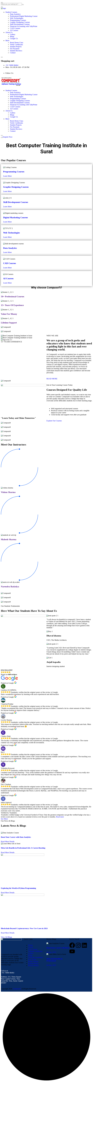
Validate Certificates (35, 951)
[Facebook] (72, 945)
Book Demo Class (16, 43)
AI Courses (14, 30)
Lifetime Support (9, 322)
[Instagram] (78, 945)
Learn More (7, 176)
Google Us (14, 38)
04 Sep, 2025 (51, 952)
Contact (13, 53)
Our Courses (32, 949)
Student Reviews (16, 51)
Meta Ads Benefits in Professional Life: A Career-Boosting (23, 848)
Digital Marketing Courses (15, 217)
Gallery (12, 34)
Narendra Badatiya (10, 586)
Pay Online (32, 959)
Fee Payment (14, 49)
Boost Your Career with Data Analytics (16, 837)
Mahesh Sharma (8, 539)
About (30, 947)
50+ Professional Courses (12, 296)
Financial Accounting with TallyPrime (23, 26)
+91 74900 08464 (11, 65)
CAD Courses (15, 28)
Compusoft (17, 989)
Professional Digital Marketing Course (23, 16)
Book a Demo (33, 961)
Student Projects (16, 47)
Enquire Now (7, 137)
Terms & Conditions (35, 957)
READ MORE (51, 379)
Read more (60, 817)
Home (30, 945)
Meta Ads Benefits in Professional (54, 960)
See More (4, 819)
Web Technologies (16, 18)
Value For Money (9, 314)
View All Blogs (6, 937)
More (7, 40)
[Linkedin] (84, 945)
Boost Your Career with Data (57, 948)
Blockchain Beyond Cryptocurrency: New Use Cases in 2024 (24, 928)
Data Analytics (15, 14)
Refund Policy (33, 963)
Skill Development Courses (20, 24)
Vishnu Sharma (8, 492)
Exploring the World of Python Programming (18, 888)
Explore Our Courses (54, 421)
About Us (8, 32)
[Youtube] (72, 951)
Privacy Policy (33, 965)
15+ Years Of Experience (12, 305)
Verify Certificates (16, 45)
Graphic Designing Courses (20, 22)
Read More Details (7, 841)
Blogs (12, 36)
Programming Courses (18, 20)
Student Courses (11, 12)
